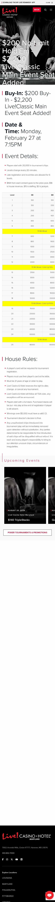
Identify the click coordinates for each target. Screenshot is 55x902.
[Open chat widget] (49, 895)
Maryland (7, 884)
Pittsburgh (7, 896)
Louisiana (7, 878)
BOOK (37, 10)
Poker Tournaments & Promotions (27, 532)
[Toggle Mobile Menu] (51, 9)
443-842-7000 (8, 853)
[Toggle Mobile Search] (45, 9)
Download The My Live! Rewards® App (19, 3)
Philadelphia (8, 890)
